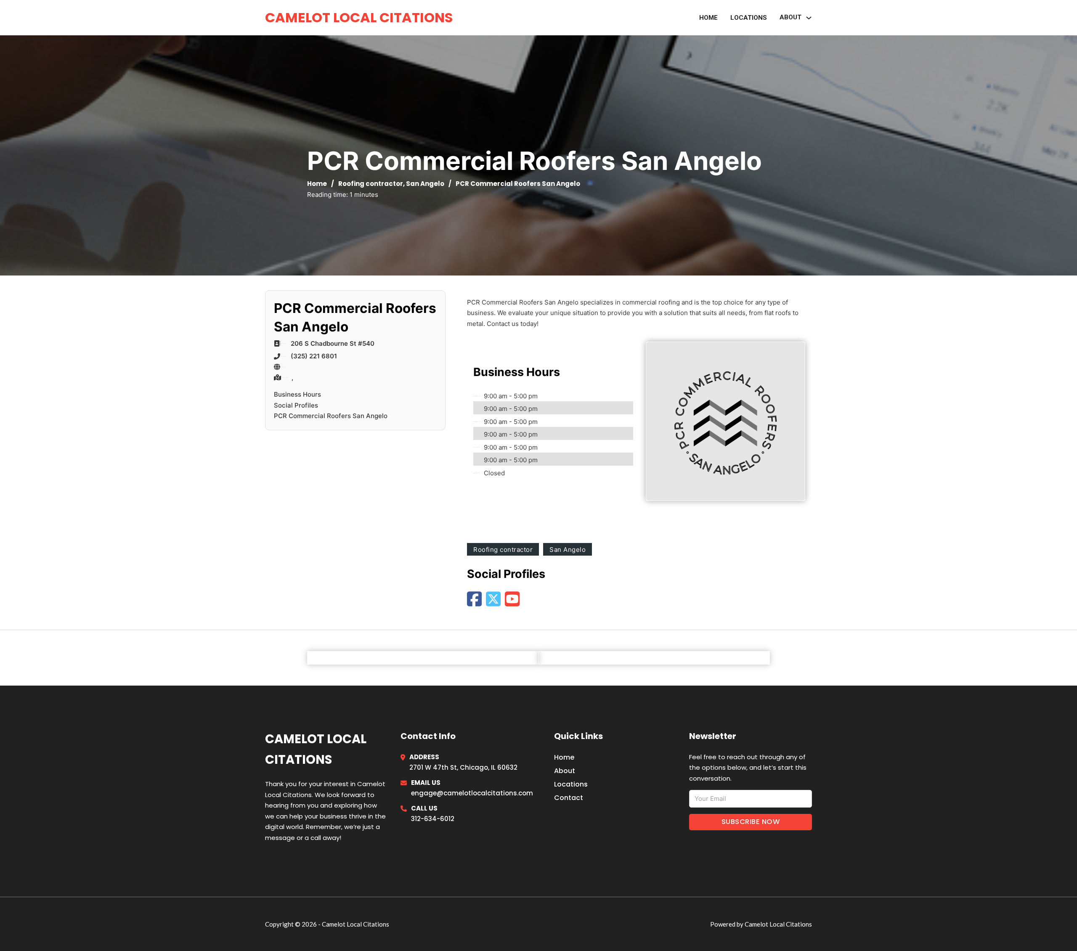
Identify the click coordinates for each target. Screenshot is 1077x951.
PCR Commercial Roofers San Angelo (330, 416)
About (564, 771)
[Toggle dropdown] (809, 18)
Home (708, 17)
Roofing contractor (370, 183)
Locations (748, 17)
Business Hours (297, 394)
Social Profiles (296, 405)
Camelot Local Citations (359, 17)
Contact (568, 798)
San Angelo (425, 183)
